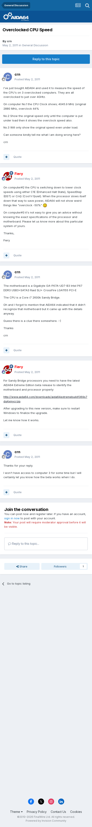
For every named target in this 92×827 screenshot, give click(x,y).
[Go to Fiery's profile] (7, 176)
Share (23, 566)
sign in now (12, 518)
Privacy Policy (37, 812)
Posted (27, 79)
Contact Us (58, 812)
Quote (17, 156)
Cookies (76, 812)
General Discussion (35, 45)
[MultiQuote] (6, 157)
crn (9, 41)
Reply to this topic (46, 59)
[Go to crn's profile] (7, 77)
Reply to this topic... (25, 543)
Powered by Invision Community (46, 820)
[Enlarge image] (45, 205)
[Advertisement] (46, 638)
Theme (15, 812)
